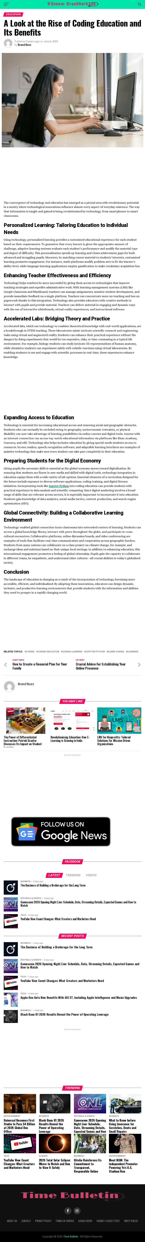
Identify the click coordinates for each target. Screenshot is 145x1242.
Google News (85, 1221)
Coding (30, 652)
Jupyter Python (59, 486)
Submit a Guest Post (108, 1221)
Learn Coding (116, 652)
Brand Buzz (24, 44)
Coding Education (48, 652)
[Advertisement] (72, 176)
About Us (12, 1221)
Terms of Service (65, 1221)
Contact (26, 1221)
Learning (132, 652)
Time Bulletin (70, 1236)
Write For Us (131, 1221)
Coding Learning (72, 652)
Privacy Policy (43, 1221)
